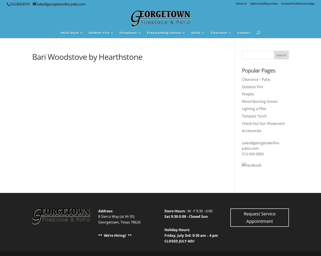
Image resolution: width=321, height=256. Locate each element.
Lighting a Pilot (254, 108)
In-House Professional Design (297, 3)
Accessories (251, 130)
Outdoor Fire (99, 32)
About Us (241, 3)
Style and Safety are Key (263, 3)
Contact (243, 32)
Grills (195, 32)
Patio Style (70, 32)
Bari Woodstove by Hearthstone (87, 57)
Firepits (248, 94)
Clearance (219, 32)
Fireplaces (128, 32)
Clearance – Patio (256, 79)
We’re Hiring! (115, 235)
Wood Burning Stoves (260, 101)
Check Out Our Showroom (263, 123)
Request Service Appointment (260, 217)
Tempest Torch (254, 116)
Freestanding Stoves (164, 32)
